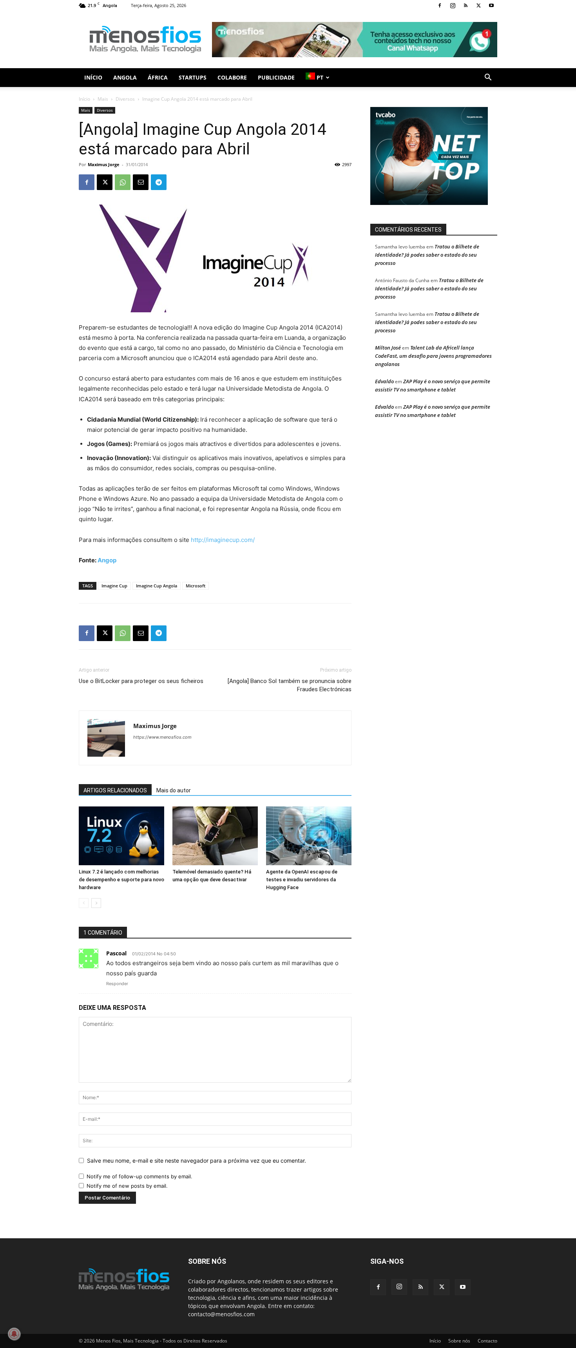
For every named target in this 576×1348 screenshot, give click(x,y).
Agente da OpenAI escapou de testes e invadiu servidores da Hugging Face (301, 879)
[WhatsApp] (122, 182)
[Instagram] (452, 5)
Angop (107, 560)
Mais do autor (173, 790)
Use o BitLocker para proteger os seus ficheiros (141, 681)
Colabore (232, 77)
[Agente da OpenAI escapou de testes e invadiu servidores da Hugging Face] (308, 835)
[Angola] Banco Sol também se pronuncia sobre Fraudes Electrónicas (289, 685)
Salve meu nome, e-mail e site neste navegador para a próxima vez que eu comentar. (196, 1160)
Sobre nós (459, 1340)
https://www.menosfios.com (162, 737)
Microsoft (195, 586)
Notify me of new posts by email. (127, 1186)
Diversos (125, 99)
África (158, 77)
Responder (117, 983)
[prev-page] (84, 903)
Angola (125, 77)
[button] (487, 78)
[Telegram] (159, 182)
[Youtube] (491, 5)
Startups (192, 77)
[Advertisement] (354, 39)
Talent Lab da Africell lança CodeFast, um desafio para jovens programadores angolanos (433, 356)
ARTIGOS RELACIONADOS (115, 790)
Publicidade (276, 77)
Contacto (487, 1340)
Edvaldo (384, 381)
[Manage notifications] (14, 1334)
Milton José (388, 347)
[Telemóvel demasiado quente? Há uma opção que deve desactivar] (215, 835)
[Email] (141, 182)
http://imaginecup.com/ (223, 540)
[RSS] (465, 5)
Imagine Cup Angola (156, 586)
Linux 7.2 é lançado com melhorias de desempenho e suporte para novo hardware (121, 879)
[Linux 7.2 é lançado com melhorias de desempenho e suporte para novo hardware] (121, 835)
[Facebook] (440, 5)
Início (93, 77)
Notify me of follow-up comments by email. (139, 1176)
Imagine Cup (114, 586)
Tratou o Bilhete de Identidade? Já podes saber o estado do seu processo (427, 254)
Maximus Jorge (104, 164)
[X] (478, 5)
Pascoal (116, 953)
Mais (103, 99)
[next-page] (96, 903)
